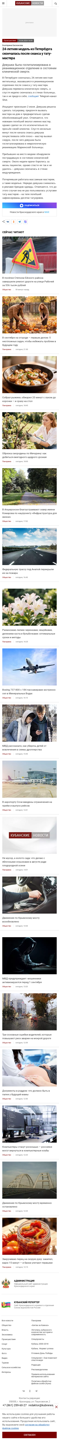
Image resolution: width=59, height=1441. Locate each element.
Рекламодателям (39, 1369)
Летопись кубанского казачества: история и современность (41, 1332)
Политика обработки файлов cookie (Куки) (41, 1382)
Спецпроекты (37, 1339)
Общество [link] (6, 289)
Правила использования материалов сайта (43, 1375)
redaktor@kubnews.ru (42, 1405)
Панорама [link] (6, 349)
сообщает (33, 96)
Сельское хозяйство (11, 1367)
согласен (29, 1435)
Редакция (36, 1365)
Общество (6, 1325)
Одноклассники (30, 1391)
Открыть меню (3, 3)
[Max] (25, 221)
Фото (4, 1353)
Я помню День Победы (42, 1353)
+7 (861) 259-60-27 (15, 1405)
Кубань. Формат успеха (42, 1348)
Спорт (4, 1344)
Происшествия (10, 41)
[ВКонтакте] (7, 221)
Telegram (36, 1391)
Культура (6, 1349)
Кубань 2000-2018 (39, 1344)
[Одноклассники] (13, 221)
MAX (46, 212)
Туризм (5, 1363)
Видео (4, 1358)
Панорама (36, 1320)
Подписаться (31, 205)
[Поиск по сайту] (55, 3)
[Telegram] (19, 221)
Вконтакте (23, 1391)
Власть (5, 1330)
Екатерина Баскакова (12, 45)
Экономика (7, 1334)
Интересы (6, 1372)
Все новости (7, 1320)
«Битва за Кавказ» (40, 1325)
